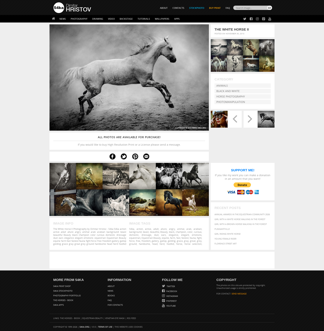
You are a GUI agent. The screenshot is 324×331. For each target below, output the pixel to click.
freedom (146, 240)
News (62, 18)
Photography (79, 18)
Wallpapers (162, 18)
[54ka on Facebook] (250, 19)
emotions (197, 234)
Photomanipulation (230, 102)
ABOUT (164, 8)
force (132, 240)
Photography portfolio (67, 295)
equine (165, 237)
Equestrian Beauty (151, 237)
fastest (185, 237)
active (148, 228)
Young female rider (225, 238)
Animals (222, 85)
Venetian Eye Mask (115, 318)
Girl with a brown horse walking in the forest (240, 224)
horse (179, 243)
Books (111, 295)
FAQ (228, 8)
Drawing (97, 18)
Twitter (170, 286)
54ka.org (84, 326)
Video (111, 18)
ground (133, 243)
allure (164, 228)
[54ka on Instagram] (257, 19)
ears (163, 234)
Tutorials (144, 18)
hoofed (170, 243)
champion (181, 231)
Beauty (164, 231)
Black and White (228, 91)
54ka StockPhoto (63, 290)
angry (172, 228)
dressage (146, 234)
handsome (144, 243)
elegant (185, 234)
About (111, 286)
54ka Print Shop (62, 286)
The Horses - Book (63, 300)
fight (199, 237)
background (135, 231)
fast (178, 237)
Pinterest (171, 301)
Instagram (172, 296)
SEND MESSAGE (239, 293)
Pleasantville (222, 229)
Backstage (126, 18)
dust (156, 234)
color (190, 231)
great (193, 240)
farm (172, 237)
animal (180, 228)
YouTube (171, 305)
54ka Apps (58, 304)
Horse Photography (230, 96)
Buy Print (215, 8)
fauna (193, 237)
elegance (173, 234)
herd (162, 243)
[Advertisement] (162, 260)
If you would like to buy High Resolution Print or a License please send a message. (129, 140)
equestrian (134, 237)
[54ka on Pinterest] (263, 19)
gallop (163, 240)
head (155, 243)
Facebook (171, 291)
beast (146, 231)
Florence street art (225, 243)
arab (188, 228)
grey (199, 240)
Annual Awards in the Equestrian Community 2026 (242, 214)
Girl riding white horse (227, 233)
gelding (172, 240)
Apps (177, 18)
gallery (155, 240)
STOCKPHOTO (196, 8)
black (171, 231)
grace (180, 240)
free (138, 240)
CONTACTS (178, 8)
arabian (198, 228)
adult (156, 228)
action (139, 228)
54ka (131, 228)
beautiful (154, 231)
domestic (134, 234)
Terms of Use (105, 326)
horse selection (193, 243)
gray (186, 240)
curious (198, 231)
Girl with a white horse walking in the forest (239, 219)
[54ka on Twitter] (244, 19)
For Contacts (115, 304)
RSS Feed (131, 318)
